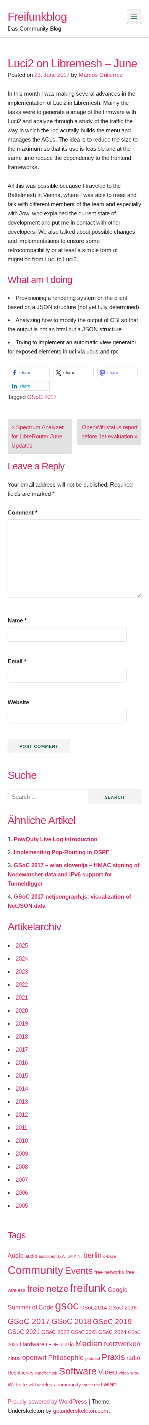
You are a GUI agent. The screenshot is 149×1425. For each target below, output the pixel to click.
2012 (22, 1114)
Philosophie (66, 1357)
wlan (110, 1384)
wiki (32, 1385)
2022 (22, 984)
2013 (22, 1101)
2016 (22, 1062)
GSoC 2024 (112, 1332)
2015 (22, 1075)
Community (35, 1270)
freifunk (88, 1288)
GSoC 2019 (112, 1322)
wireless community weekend (69, 1385)
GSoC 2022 (55, 1332)
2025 (22, 945)
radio (133, 1358)
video (124, 1373)
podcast (92, 1358)
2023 (22, 971)
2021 (22, 997)
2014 (22, 1088)
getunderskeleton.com (81, 1410)
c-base (109, 1256)
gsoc (67, 1306)
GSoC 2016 (123, 1307)
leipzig (67, 1344)
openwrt (34, 1357)
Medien (88, 1343)
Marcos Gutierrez (101, 75)
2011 (21, 1127)
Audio (16, 1255)
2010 (22, 1140)
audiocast (48, 1256)
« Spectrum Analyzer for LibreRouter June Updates (37, 436)
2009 (22, 1153)
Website (18, 702)
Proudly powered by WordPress (47, 1401)
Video (107, 1372)
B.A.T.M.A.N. (70, 1256)
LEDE (52, 1344)
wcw (134, 1373)
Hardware (32, 1344)
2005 (22, 1205)
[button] (30, 372)
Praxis (113, 1357)
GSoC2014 (93, 1307)
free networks (109, 1272)
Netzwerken (122, 1344)
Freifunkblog (37, 16)
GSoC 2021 (24, 1332)
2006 (22, 1192)
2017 (22, 1049)
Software (78, 1371)
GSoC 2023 (84, 1332)
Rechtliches (21, 1373)
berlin (92, 1255)
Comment (22, 512)
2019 (22, 1023)
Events (79, 1270)
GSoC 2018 (71, 1321)
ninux (14, 1358)
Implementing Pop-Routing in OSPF (61, 852)
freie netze (47, 1289)
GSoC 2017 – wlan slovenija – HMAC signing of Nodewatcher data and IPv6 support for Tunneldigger (73, 874)
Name (17, 620)
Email (17, 661)
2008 (22, 1166)
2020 (22, 1010)
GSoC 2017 (42, 397)
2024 (22, 958)
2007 (22, 1179)
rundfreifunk (46, 1373)
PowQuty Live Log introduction (55, 839)
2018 (22, 1036)
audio (31, 1256)
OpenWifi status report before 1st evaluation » (109, 432)
